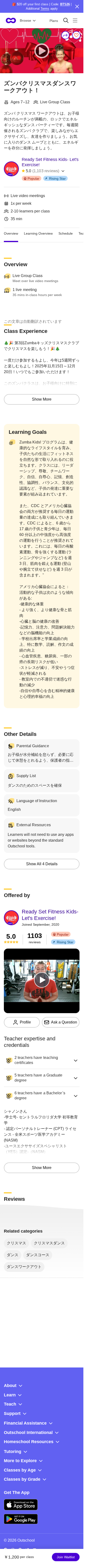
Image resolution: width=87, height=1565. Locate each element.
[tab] (11, 233)
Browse (25, 20)
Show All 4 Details (42, 864)
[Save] (76, 35)
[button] (42, 1060)
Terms (45, 8)
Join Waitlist (66, 1557)
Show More (41, 399)
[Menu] (75, 20)
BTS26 (65, 4)
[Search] (65, 20)
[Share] (65, 35)
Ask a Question (64, 1022)
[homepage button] (11, 20)
